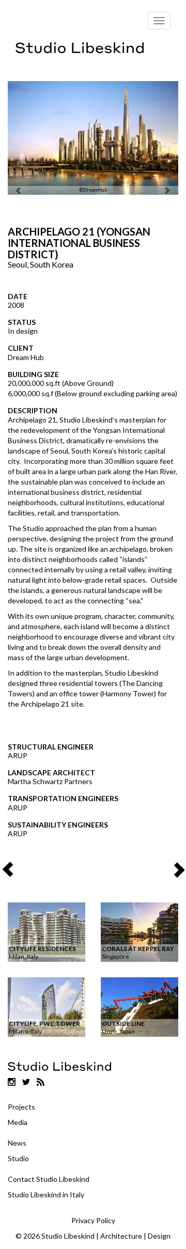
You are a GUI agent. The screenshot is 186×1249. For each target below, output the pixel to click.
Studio (18, 1158)
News (17, 1142)
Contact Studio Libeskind (48, 1179)
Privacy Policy (93, 1220)
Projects (21, 1106)
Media (17, 1122)
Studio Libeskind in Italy (46, 1194)
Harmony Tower (128, 693)
